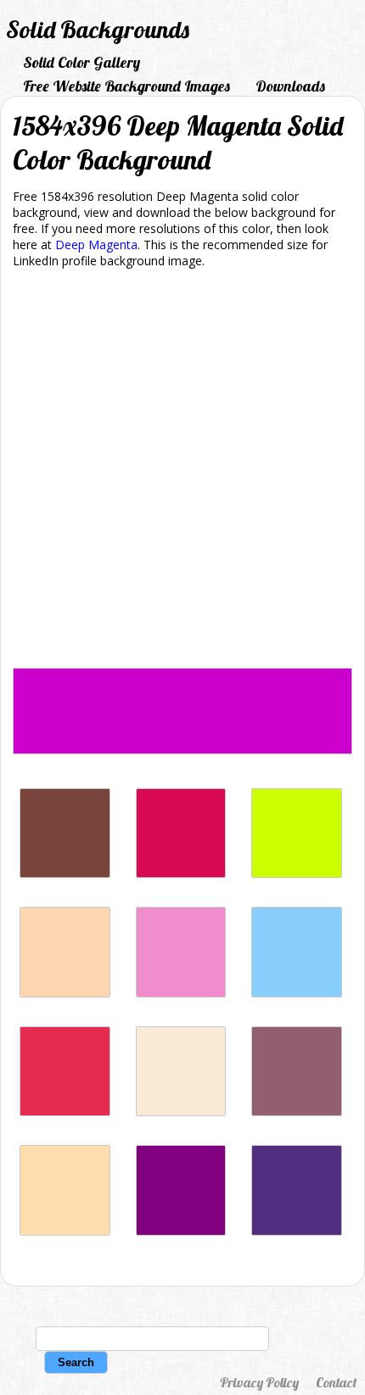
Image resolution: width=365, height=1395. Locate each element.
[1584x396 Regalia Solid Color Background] (296, 1231)
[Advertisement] (182, 471)
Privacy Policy (259, 1382)
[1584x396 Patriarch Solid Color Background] (181, 1231)
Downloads (290, 86)
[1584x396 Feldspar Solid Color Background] (65, 993)
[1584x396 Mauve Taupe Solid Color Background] (296, 1111)
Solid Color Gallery (81, 62)
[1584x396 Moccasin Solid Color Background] (181, 1111)
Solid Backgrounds (97, 29)
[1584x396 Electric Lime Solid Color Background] (296, 873)
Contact (336, 1382)
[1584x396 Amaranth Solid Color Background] (65, 1111)
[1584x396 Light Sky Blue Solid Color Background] (296, 993)
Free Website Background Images (126, 86)
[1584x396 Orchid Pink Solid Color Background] (181, 993)
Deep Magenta (96, 244)
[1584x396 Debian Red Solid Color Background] (181, 873)
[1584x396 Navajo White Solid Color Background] (65, 1231)
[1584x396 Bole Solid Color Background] (65, 873)
